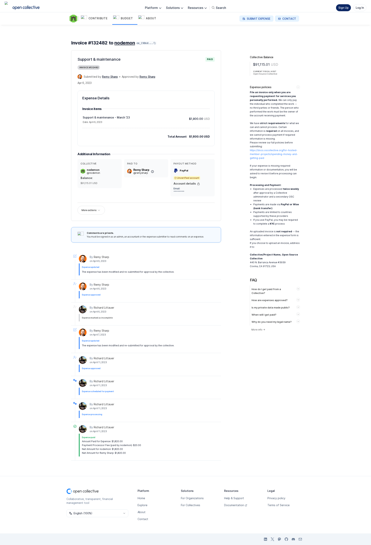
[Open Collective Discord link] (293, 539)
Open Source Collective (265, 73)
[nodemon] (74, 18)
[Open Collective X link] (272, 539)
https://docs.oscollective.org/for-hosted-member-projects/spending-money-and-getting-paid (274, 154)
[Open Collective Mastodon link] (279, 539)
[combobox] (97, 513)
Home (141, 498)
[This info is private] (198, 183)
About (142, 512)
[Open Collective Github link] (286, 539)
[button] (96, 18)
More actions (89, 210)
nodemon (124, 43)
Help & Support (234, 498)
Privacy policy (276, 498)
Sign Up (343, 7)
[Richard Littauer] (83, 309)
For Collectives (190, 505)
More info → (258, 329)
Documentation (234, 505)
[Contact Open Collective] (300, 539)
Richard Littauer (104, 307)
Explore (142, 505)
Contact (143, 519)
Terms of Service (278, 505)
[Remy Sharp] (79, 76)
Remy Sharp (101, 257)
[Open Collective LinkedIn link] (265, 539)
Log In (360, 7)
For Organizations (192, 498)
